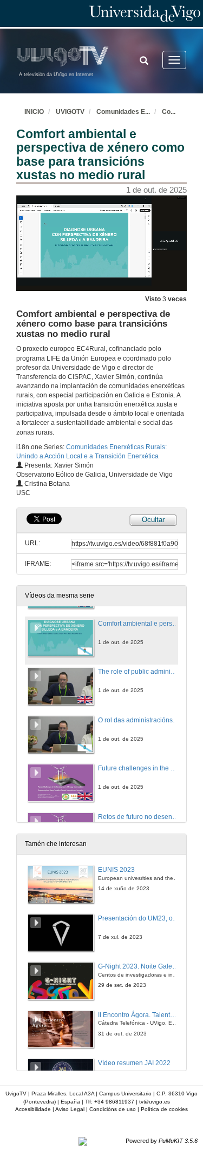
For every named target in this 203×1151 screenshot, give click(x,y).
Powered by (162, 1141)
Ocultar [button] (153, 520)
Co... (168, 112)
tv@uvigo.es (154, 1102)
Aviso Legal (69, 1109)
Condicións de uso (112, 1109)
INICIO (34, 112)
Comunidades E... (123, 112)
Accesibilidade (33, 1109)
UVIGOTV (70, 112)
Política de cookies (164, 1109)
